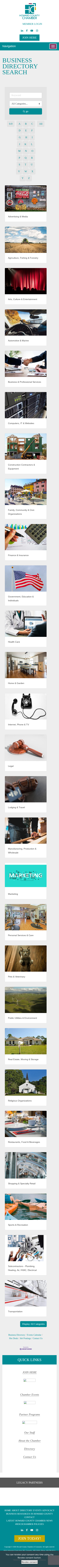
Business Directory (16, 1335)
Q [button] (26, 157)
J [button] (19, 144)
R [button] (32, 157)
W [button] (26, 171)
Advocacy (48, 1510)
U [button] (32, 164)
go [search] (27, 111)
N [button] (26, 151)
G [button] (20, 137)
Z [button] (29, 178)
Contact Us (37, 1338)
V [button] (19, 171)
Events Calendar (34, 1335)
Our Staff (29, 1432)
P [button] (19, 157)
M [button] (19, 151)
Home (8, 1510)
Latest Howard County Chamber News (29, 1521)
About (15, 1510)
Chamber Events (29, 1394)
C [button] (32, 123)
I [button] (32, 137)
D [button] (20, 130)
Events (37, 1510)
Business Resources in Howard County (29, 1514)
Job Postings (25, 1338)
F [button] (32, 130)
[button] (33, 1324)
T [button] (25, 164)
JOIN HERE (29, 1372)
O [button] (32, 151)
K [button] (25, 144)
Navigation (9, 46)
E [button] (26, 130)
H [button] (26, 137)
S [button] (19, 164)
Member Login (32, 24)
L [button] (32, 144)
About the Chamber (29, 1440)
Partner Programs (29, 1414)
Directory (29, 1448)
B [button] (26, 123)
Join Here (29, 37)
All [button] (40, 123)
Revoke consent (29, 1562)
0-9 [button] (10, 123)
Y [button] (23, 178)
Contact (29, 1517)
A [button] (19, 123)
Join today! (29, 1538)
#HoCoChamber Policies (29, 1524)
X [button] (32, 171)
